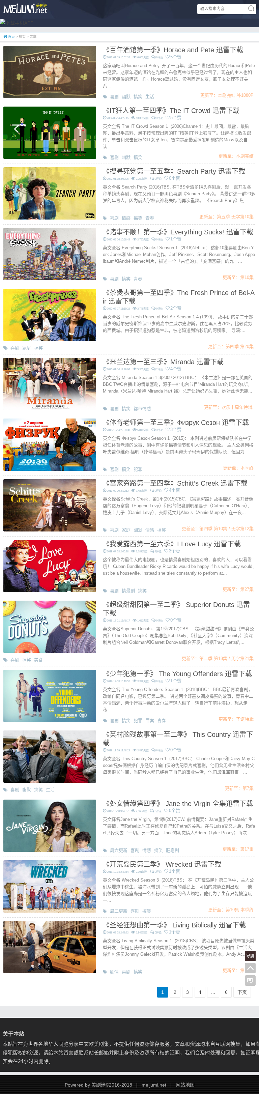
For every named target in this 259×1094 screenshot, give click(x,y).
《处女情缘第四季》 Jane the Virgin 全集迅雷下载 (178, 803)
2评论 (158, 178)
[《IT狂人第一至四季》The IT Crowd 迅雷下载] (49, 132)
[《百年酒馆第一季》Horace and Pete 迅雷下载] (49, 71)
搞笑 (138, 96)
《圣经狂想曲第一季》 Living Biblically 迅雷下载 (174, 925)
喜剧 (114, 96)
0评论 (159, 57)
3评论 (159, 118)
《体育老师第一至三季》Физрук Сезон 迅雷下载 (176, 422)
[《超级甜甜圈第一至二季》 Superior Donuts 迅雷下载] (49, 626)
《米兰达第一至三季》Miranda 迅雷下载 (163, 362)
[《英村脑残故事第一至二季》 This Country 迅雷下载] (49, 756)
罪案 (149, 720)
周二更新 (118, 911)
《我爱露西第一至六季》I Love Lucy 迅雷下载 (172, 544)
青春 (149, 218)
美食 (38, 659)
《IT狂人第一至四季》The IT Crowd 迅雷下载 (171, 110)
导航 (250, 956)
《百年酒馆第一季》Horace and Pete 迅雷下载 (173, 50)
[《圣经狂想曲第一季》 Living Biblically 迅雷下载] (49, 946)
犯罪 (138, 469)
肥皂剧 (172, 850)
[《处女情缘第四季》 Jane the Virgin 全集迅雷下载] (49, 825)
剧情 (114, 971)
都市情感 (142, 408)
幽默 (126, 96)
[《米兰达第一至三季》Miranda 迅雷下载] (49, 383)
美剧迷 (98, 1085)
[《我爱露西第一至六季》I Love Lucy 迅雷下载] (49, 565)
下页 (242, 992)
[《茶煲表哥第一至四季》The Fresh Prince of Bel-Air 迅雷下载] (49, 314)
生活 (149, 96)
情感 (126, 218)
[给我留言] (250, 980)
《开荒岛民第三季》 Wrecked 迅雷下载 (162, 864)
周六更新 (118, 850)
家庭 (26, 347)
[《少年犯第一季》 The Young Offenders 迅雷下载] (49, 695)
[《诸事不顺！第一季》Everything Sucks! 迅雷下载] (49, 253)
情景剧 (128, 590)
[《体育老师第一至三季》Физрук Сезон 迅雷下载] (49, 444)
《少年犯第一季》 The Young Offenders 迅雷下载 (177, 674)
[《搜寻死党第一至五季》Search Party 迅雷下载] (49, 193)
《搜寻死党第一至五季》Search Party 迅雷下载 (174, 171)
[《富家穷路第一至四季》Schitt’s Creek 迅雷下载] (49, 505)
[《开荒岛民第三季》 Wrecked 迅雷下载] (49, 886)
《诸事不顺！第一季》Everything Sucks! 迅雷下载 (178, 232)
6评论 (159, 750)
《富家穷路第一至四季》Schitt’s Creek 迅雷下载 (175, 483)
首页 (11, 36)
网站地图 (185, 1085)
